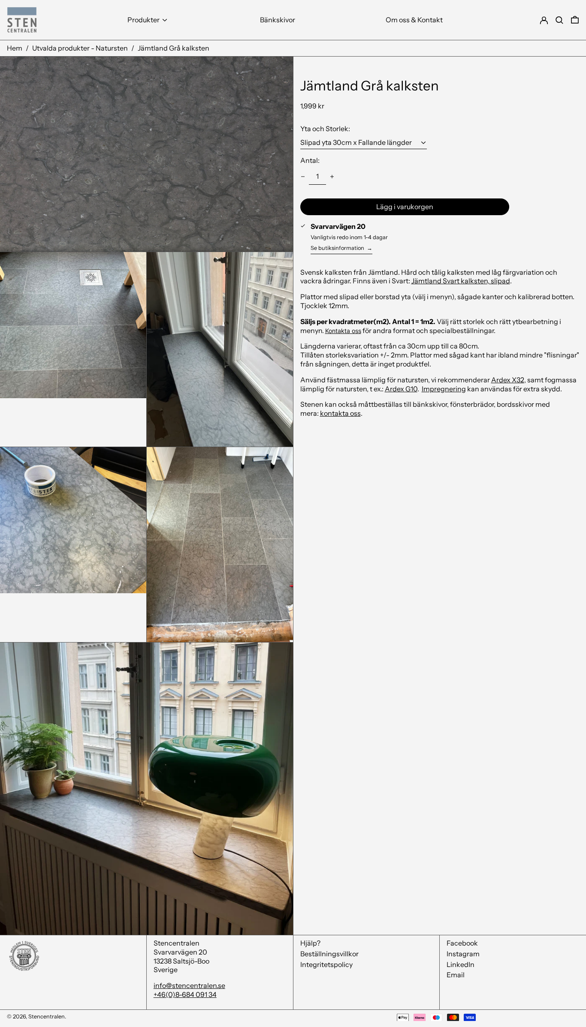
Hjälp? (310, 943)
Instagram (463, 953)
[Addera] (332, 177)
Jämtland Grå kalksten (173, 48)
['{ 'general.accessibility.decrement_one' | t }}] (303, 177)
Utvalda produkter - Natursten (80, 48)
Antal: (310, 160)
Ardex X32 (507, 379)
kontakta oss (340, 413)
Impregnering (444, 388)
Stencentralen (46, 1016)
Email (456, 974)
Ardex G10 (401, 388)
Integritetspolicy (326, 964)
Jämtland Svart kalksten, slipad (460, 280)
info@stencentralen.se (189, 985)
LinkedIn (460, 964)
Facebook (462, 943)
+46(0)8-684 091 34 (185, 994)
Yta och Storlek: (325, 128)
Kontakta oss (343, 330)
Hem (14, 48)
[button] (575, 19)
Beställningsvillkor (329, 953)
